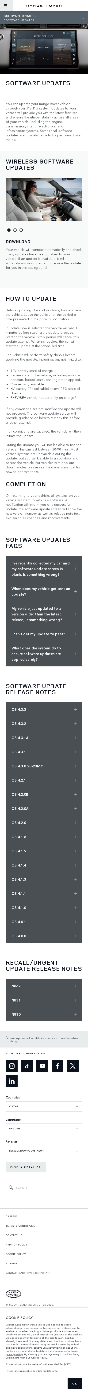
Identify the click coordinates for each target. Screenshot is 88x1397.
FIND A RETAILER (25, 1167)
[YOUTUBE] (42, 1066)
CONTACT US (14, 1235)
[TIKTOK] (27, 1066)
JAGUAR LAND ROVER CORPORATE (28, 1273)
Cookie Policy (39, 1357)
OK (74, 1383)
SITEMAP (12, 1263)
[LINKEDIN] (12, 1081)
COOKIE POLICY (16, 1254)
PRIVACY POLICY (16, 1244)
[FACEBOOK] (57, 1066)
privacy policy (14, 1354)
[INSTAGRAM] (12, 1066)
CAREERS (12, 1216)
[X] (73, 1066)
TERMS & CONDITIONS (20, 1225)
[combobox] (44, 1106)
